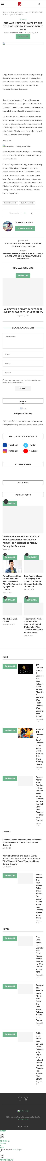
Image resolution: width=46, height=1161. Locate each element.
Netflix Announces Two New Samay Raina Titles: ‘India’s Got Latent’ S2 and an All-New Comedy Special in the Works (39, 896)
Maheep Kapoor (10, 203)
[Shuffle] (1, 1141)
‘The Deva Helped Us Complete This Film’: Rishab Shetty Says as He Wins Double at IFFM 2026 (39, 954)
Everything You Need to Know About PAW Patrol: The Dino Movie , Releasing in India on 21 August (39, 1002)
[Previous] (1, 1131)
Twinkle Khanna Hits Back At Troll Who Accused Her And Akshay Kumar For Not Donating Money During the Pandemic (21, 541)
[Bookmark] (43, 4)
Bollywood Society (9, 12)
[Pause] (4, 1131)
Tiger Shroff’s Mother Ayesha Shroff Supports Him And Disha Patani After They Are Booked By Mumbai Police (33, 625)
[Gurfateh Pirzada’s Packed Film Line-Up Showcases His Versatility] (23, 292)
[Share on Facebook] (29, 213)
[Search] (39, 4)
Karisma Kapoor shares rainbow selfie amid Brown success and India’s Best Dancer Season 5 (22, 842)
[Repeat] (4, 1141)
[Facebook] (20, 1099)
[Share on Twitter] (31, 213)
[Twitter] (26, 1099)
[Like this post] (26, 213)
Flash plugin (17, 1150)
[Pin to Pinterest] (34, 213)
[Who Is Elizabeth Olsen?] (12, 609)
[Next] (5, 1131)
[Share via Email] (36, 213)
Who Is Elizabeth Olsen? (10, 620)
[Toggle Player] (0, 1139)
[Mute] (1, 1148)
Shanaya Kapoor (27, 203)
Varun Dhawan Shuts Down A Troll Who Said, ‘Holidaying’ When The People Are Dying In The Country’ (12, 583)
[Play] (2, 1131)
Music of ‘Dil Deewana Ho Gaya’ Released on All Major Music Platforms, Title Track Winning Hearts (39, 746)
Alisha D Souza (17, 33)
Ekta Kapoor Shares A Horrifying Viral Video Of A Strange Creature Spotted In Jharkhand (33, 581)
